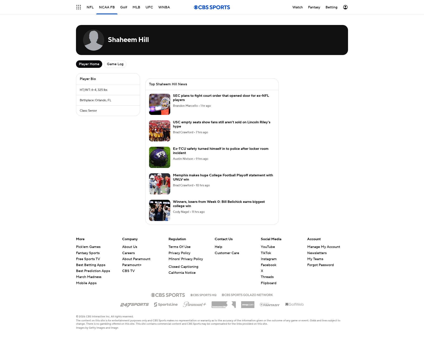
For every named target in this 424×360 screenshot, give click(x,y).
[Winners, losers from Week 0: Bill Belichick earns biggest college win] (159, 210)
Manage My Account (323, 247)
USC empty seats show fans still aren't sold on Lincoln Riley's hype (221, 124)
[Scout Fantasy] (270, 304)
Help (218, 247)
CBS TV (128, 271)
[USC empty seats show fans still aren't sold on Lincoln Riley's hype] (159, 130)
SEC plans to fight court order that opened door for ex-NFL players (221, 97)
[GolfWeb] (294, 304)
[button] (78, 7)
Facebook (268, 265)
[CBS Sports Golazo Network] (247, 294)
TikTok (266, 253)
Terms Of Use (179, 247)
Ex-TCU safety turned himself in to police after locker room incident (221, 151)
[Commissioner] (224, 303)
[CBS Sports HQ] (203, 294)
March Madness (88, 277)
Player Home (89, 64)
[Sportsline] (166, 304)
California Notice (182, 272)
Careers (128, 253)
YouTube (268, 247)
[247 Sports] (134, 303)
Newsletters (317, 253)
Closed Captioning (183, 267)
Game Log (115, 64)
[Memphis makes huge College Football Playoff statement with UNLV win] (159, 183)
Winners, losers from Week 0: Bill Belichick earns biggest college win (219, 204)
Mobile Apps (86, 283)
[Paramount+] (194, 303)
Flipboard (268, 283)
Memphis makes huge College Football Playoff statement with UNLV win (223, 177)
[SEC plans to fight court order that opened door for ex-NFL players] (159, 104)
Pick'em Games (88, 247)
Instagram (269, 259)
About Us (129, 247)
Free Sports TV (88, 259)
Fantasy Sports (88, 253)
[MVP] (247, 303)
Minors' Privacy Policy (185, 259)
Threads (267, 277)
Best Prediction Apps (93, 271)
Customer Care (227, 253)
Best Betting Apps (90, 265)
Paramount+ (132, 265)
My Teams (315, 259)
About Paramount (136, 259)
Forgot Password (320, 265)
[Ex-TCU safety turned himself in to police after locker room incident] (159, 157)
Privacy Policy (179, 253)
